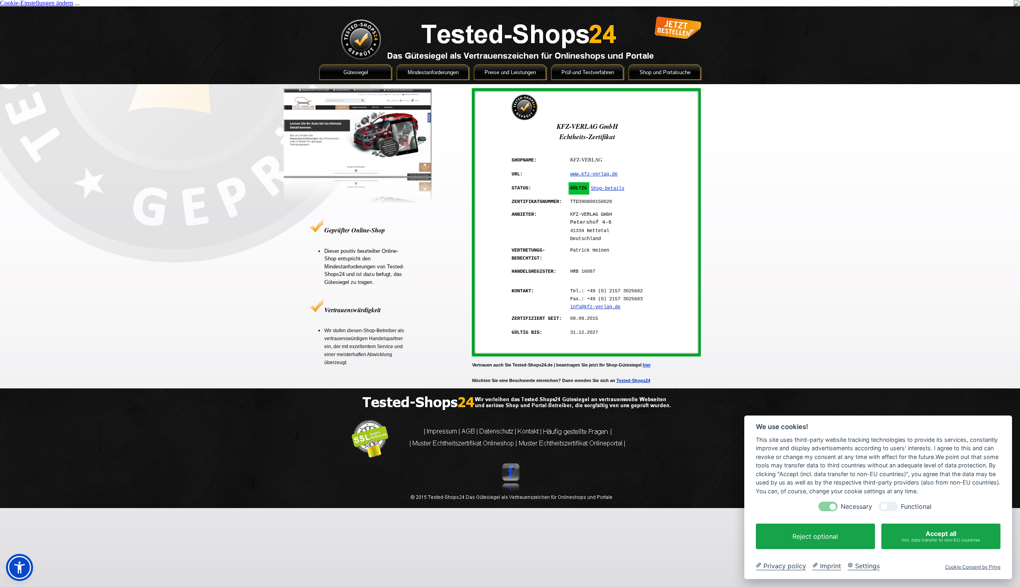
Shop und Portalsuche (664, 72)
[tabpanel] (358, 296)
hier (647, 364)
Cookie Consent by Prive (972, 567)
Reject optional (815, 536)
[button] (19, 567)
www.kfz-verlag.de (594, 174)
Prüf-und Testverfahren (587, 72)
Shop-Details (607, 188)
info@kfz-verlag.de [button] (595, 307)
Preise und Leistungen (510, 72)
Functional (916, 506)
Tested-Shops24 (633, 380)
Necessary (856, 506)
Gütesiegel (355, 72)
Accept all (941, 536)
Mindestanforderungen (433, 72)
